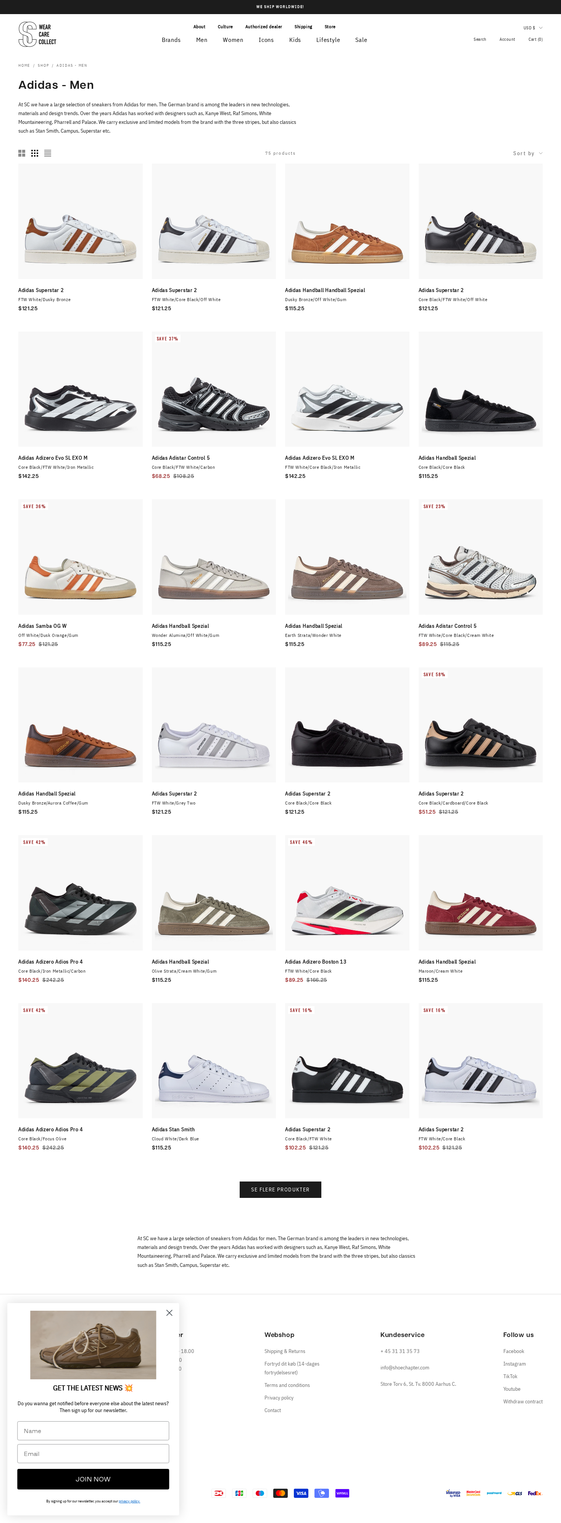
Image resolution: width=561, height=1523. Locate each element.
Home (24, 65)
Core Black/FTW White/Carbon (183, 467)
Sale (361, 39)
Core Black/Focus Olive (42, 1138)
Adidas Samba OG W (42, 625)
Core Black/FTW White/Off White (453, 299)
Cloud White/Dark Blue (176, 1138)
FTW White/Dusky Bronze (44, 299)
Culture (225, 26)
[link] (93, 1345)
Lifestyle (328, 39)
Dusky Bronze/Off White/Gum (316, 299)
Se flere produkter (280, 1189)
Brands (171, 39)
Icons (266, 39)
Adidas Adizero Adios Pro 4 (50, 961)
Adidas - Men (71, 65)
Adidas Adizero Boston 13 (316, 961)
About (199, 26)
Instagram (514, 1363)
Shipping (304, 26)
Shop (43, 65)
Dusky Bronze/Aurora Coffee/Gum (53, 803)
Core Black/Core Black (442, 467)
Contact (272, 1410)
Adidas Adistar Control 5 (181, 457)
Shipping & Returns (284, 1351)
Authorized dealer (263, 26)
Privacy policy (278, 1397)
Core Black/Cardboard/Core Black (454, 803)
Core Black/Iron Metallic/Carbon (52, 971)
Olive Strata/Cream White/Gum (184, 971)
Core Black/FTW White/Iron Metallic (56, 467)
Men (202, 39)
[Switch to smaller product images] (34, 153)
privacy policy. (129, 1501)
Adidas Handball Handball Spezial (325, 290)
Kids (295, 39)
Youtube (512, 1388)
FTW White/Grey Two (174, 803)
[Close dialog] (169, 1312)
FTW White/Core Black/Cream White (456, 635)
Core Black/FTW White (308, 1138)
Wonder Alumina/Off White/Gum (185, 635)
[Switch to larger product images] (21, 153)
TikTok (510, 1376)
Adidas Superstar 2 (41, 290)
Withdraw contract (523, 1401)
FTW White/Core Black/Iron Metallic (322, 467)
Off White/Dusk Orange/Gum (48, 635)
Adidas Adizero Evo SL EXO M (53, 457)
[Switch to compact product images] (47, 153)
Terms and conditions (287, 1385)
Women (233, 39)
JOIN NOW (93, 1479)
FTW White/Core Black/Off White (186, 299)
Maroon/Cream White (441, 971)
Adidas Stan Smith (173, 1129)
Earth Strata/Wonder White (313, 635)
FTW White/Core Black (308, 971)
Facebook (513, 1351)
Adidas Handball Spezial (447, 457)
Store (330, 26)
